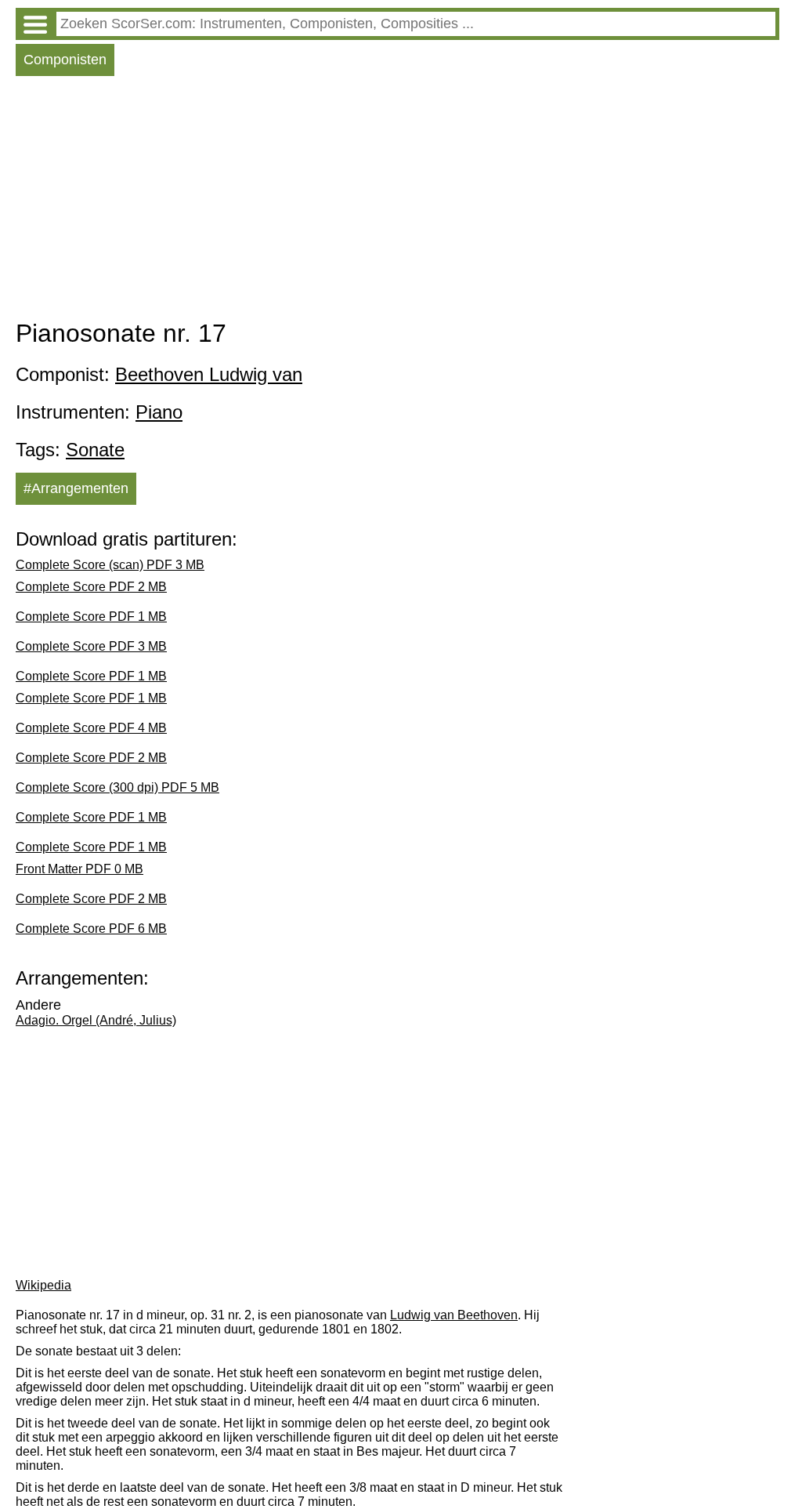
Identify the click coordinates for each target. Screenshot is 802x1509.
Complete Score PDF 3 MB (91, 646)
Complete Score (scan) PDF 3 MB (110, 564)
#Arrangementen (75, 488)
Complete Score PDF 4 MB (91, 728)
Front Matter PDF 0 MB (79, 869)
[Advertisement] (397, 201)
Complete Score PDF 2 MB (91, 586)
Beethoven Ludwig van (208, 374)
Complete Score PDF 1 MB (91, 616)
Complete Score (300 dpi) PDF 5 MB (117, 787)
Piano (158, 412)
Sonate (95, 449)
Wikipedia (43, 1285)
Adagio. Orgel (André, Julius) (96, 1020)
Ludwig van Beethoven (454, 1315)
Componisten (65, 59)
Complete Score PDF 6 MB (91, 928)
